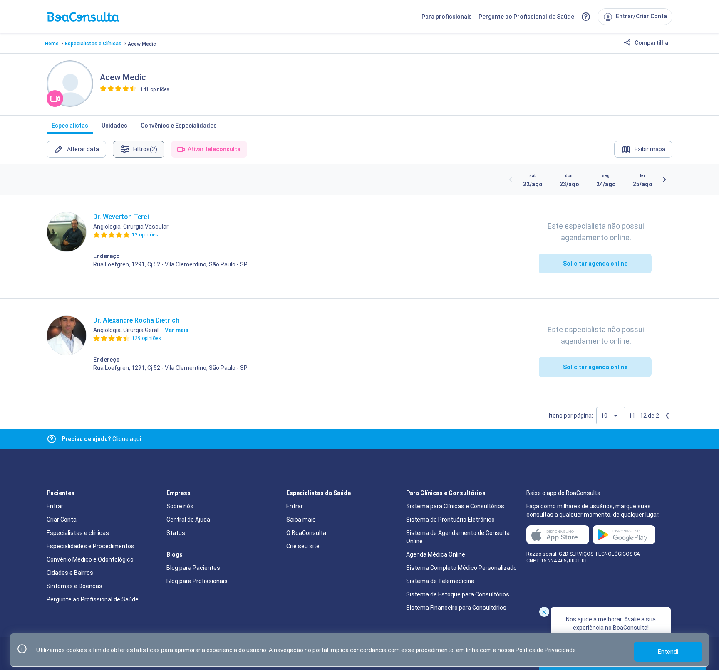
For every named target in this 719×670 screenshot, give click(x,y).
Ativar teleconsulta (214, 149)
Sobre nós (179, 506)
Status (175, 533)
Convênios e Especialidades (179, 125)
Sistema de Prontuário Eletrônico (450, 519)
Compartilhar (652, 42)
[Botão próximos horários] (664, 179)
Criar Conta (62, 519)
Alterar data (83, 149)
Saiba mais (301, 519)
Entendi (668, 651)
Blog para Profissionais (197, 581)
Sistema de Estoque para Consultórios (457, 594)
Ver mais (176, 330)
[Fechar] (544, 612)
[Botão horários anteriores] (511, 179)
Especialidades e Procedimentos (90, 546)
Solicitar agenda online (595, 263)
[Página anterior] (667, 415)
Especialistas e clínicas (78, 533)
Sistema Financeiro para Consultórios (456, 607)
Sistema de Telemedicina (440, 581)
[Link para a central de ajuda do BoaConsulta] (586, 17)
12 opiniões (145, 235)
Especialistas (70, 125)
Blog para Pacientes (193, 567)
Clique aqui (101, 439)
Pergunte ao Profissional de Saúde (526, 16)
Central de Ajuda (188, 519)
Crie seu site (303, 546)
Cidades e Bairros (70, 572)
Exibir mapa (650, 149)
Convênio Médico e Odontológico (90, 559)
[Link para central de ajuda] (52, 439)
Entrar (55, 506)
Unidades (114, 125)
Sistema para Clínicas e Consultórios (455, 506)
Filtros (145, 149)
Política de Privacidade (546, 650)
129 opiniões (146, 338)
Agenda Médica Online (435, 554)
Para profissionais (446, 16)
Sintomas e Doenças (74, 586)
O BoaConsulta (306, 533)
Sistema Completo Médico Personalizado (461, 567)
